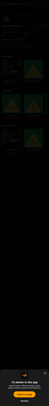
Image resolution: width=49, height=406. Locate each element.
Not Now (24, 401)
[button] (24, 203)
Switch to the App (24, 394)
